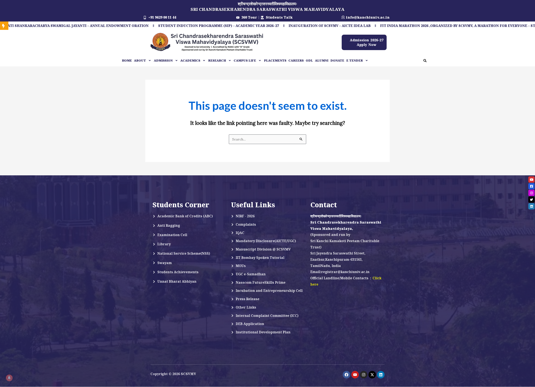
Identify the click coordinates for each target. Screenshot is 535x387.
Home (127, 60)
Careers (296, 60)
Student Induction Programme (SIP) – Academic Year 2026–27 (180, 25)
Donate (337, 60)
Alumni (321, 60)
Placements (275, 60)
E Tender (354, 60)
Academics (190, 60)
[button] (143, 60)
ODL (309, 60)
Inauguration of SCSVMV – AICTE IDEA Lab (291, 25)
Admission (163, 60)
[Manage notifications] (9, 377)
